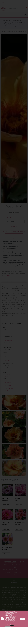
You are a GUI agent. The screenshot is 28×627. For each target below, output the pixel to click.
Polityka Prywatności (9, 625)
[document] (14, 313)
